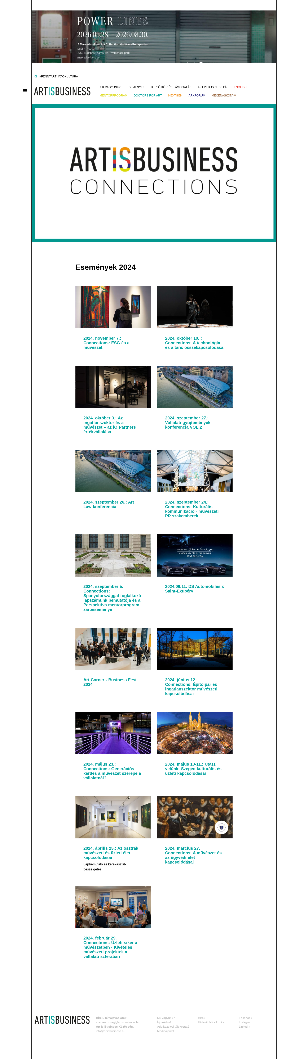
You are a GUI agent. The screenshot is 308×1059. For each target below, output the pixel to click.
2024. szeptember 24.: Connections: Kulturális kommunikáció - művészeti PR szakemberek (192, 509)
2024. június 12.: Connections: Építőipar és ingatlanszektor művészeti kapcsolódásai (191, 686)
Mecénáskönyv (224, 95)
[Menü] (25, 90)
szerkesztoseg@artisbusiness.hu (118, 1022)
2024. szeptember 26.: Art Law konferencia (108, 504)
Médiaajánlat (165, 1031)
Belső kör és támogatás (171, 87)
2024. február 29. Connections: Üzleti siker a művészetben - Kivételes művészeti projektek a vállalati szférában (110, 947)
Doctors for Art (148, 95)
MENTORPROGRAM (113, 95)
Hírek (201, 1017)
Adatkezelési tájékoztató (173, 1026)
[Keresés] (36, 76)
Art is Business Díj (213, 87)
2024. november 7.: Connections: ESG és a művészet (106, 343)
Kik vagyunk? (110, 87)
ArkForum (197, 95)
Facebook (245, 1017)
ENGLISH (240, 87)
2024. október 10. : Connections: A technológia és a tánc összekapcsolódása (194, 343)
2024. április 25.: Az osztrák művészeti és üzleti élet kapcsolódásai (110, 853)
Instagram (245, 1022)
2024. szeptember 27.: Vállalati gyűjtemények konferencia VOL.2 (187, 422)
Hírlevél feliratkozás (211, 1022)
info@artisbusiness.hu (110, 1031)
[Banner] (154, 31)
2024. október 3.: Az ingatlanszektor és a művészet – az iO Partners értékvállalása (109, 425)
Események (136, 87)
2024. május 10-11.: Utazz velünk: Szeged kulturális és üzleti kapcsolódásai (193, 769)
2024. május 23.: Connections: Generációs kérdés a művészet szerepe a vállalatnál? (112, 771)
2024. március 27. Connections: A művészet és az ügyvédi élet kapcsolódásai (193, 855)
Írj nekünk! (164, 1022)
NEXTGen (175, 95)
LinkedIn (244, 1026)
